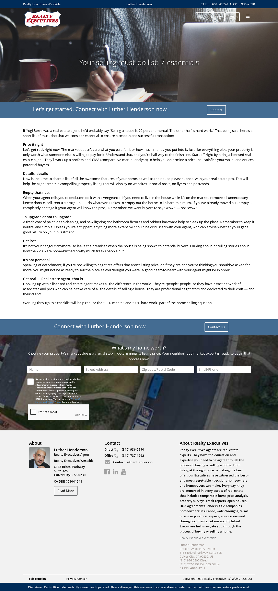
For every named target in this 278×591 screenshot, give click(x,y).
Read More (65, 490)
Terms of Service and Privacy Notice (57, 400)
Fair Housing (38, 579)
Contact (216, 110)
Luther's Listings (210, 16)
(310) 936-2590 (244, 4)
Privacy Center (76, 579)
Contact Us (216, 327)
